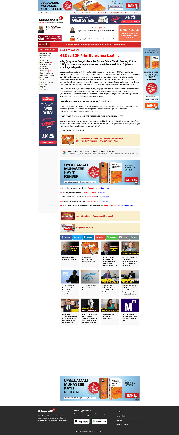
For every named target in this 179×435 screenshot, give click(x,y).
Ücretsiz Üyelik (120, 416)
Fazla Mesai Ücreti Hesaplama (45, 65)
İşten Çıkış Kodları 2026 (47, 73)
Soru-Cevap (43, 80)
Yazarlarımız (44, 89)
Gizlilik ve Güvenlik (122, 424)
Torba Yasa (43, 84)
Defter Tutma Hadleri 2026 (108, 13)
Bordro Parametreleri (46, 58)
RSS (118, 13)
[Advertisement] (48, 181)
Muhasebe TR (80, 432)
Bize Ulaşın (137, 13)
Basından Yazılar (45, 55)
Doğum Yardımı (44, 60)
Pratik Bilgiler (44, 77)
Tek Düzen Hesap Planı (46, 82)
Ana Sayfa (74, 13)
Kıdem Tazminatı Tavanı (47, 75)
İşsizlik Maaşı (45, 71)
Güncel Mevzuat (45, 68)
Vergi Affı (43, 87)
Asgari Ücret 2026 (83, 13)
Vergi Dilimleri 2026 (95, 13)
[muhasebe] (51, 23)
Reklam (131, 13)
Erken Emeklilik (46, 62)
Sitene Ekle (124, 13)
